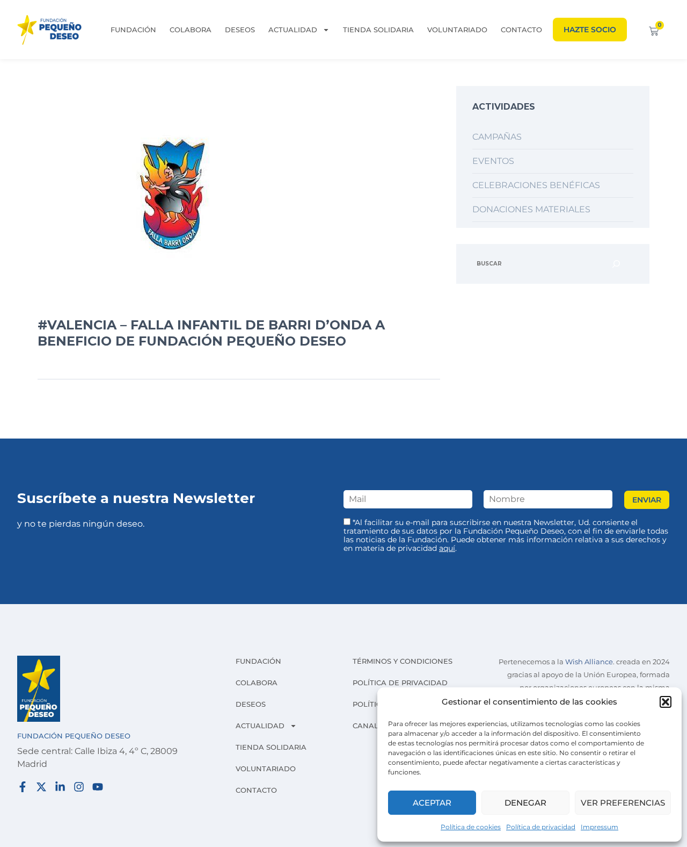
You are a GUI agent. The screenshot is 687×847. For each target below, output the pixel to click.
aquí (447, 548)
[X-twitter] (41, 786)
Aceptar (432, 803)
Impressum (599, 827)
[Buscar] (616, 263)
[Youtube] (97, 786)
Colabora (190, 29)
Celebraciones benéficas (536, 185)
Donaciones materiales (531, 209)
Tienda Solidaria (378, 29)
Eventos (493, 161)
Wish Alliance (589, 662)
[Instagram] (79, 786)
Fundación (133, 29)
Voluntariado (457, 29)
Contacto (521, 29)
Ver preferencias (623, 803)
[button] (665, 702)
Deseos (240, 29)
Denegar (525, 803)
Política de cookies (471, 827)
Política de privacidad (540, 827)
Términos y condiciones (402, 661)
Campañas (497, 137)
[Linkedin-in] (60, 786)
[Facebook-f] (22, 786)
